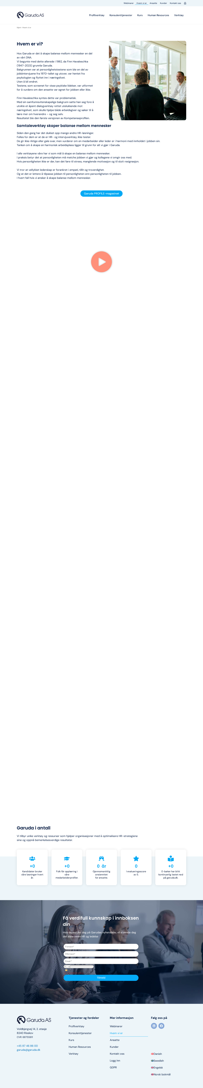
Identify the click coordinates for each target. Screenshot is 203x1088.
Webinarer (129, 3)
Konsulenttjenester (121, 15)
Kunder (163, 3)
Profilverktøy (96, 15)
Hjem (19, 27)
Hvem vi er (142, 3)
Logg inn (115, 1060)
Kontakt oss (175, 3)
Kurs (140, 15)
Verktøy (179, 15)
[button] (101, 262)
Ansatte (153, 3)
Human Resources (158, 15)
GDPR (113, 1067)
